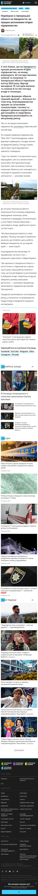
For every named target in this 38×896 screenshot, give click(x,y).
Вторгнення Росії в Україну (9, 8)
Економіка (5, 11)
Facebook (5, 351)
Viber (31, 351)
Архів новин (24, 841)
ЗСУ (2, 784)
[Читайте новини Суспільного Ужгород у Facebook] (2, 871)
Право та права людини (7, 815)
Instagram (5, 354)
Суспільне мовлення (9, 844)
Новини (4, 779)
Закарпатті (29, 66)
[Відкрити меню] (36, 2)
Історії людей (25, 11)
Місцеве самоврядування (26, 815)
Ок (19, 892)
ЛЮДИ (27, 8)
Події (3, 793)
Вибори (4, 803)
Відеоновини (6, 832)
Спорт (3, 828)
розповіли (19, 126)
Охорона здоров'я (27, 806)
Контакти (4, 841)
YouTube (15, 351)
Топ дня (23, 832)
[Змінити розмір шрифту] (36, 35)
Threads (15, 354)
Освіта (22, 799)
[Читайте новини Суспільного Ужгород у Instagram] (6, 871)
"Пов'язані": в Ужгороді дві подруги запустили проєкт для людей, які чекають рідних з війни (19, 339)
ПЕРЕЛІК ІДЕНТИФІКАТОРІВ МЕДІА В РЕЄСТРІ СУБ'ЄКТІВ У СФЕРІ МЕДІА (28, 856)
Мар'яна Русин (10, 30)
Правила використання (25, 845)
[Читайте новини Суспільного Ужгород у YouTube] (9, 871)
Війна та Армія (14, 11)
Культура (23, 796)
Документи (24, 849)
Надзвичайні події (27, 803)
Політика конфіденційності (8, 850)
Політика (4, 822)
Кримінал (4, 796)
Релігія (22, 822)
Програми (5, 854)
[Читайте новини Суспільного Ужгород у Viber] (13, 871)
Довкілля (4, 806)
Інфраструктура (26, 809)
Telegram (24, 351)
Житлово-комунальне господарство (9, 810)
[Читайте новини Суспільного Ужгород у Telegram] (17, 871)
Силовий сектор (7, 819)
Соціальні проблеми (28, 825)
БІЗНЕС (21, 8)
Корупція (23, 793)
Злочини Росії (6, 825)
